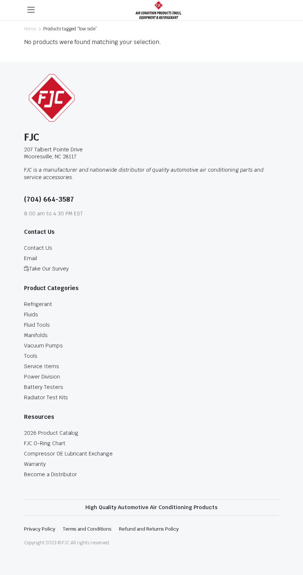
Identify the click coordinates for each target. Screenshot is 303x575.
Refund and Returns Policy (149, 529)
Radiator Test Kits (46, 397)
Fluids (31, 314)
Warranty (35, 464)
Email (30, 258)
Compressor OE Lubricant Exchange (68, 453)
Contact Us (38, 248)
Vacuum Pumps (43, 345)
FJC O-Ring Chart (44, 443)
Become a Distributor (50, 474)
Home (30, 29)
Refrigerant (38, 304)
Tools (30, 356)
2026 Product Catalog (51, 433)
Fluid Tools (37, 325)
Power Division (42, 376)
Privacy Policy (39, 529)
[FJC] (159, 10)
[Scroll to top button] (291, 541)
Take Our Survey (49, 268)
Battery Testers (43, 387)
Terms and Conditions (87, 529)
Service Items (41, 366)
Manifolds (36, 335)
